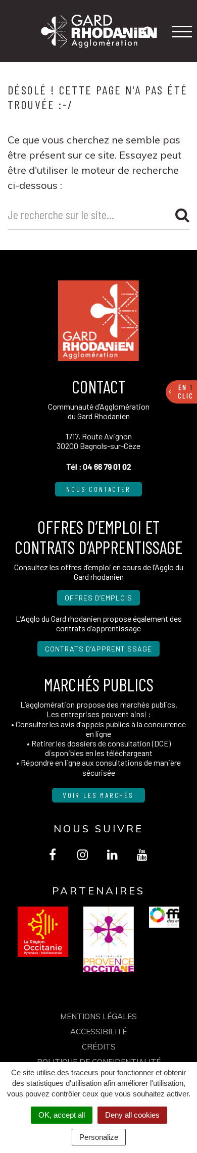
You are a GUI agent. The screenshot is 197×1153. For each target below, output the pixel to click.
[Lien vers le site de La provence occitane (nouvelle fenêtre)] (108, 939)
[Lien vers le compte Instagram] (82, 854)
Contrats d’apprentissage (98, 648)
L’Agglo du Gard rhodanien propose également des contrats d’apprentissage (99, 623)
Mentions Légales (98, 1016)
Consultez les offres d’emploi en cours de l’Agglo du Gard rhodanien (98, 571)
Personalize (98, 1137)
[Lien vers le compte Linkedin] (112, 854)
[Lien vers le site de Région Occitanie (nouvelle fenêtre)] (43, 932)
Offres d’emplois (98, 597)
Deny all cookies (132, 1115)
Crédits (99, 1046)
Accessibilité (98, 1031)
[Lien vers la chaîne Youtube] (142, 854)
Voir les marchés (98, 795)
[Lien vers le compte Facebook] (53, 854)
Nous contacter (98, 489)
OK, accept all (61, 1115)
